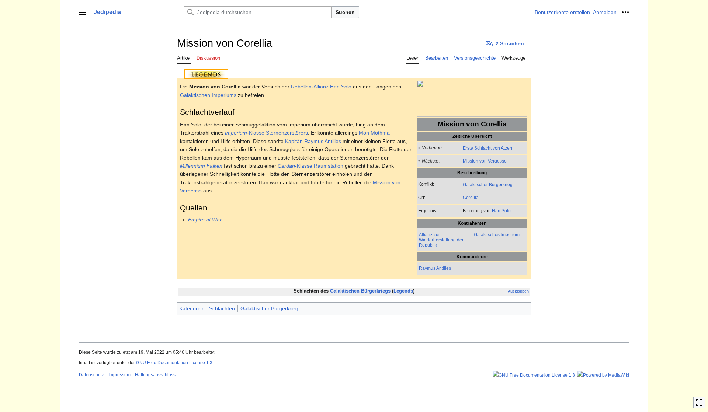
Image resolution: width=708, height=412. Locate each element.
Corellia (471, 197)
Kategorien (192, 308)
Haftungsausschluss (155, 374)
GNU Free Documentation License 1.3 (174, 362)
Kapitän (294, 141)
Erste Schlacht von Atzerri (488, 148)
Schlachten (222, 308)
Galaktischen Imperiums (208, 95)
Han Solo (501, 210)
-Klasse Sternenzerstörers (266, 133)
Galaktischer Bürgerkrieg (488, 184)
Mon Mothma (374, 133)
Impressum (119, 374)
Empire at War (205, 220)
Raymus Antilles (435, 268)
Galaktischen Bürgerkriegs (360, 291)
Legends (403, 291)
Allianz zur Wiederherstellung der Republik (441, 239)
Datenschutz (91, 374)
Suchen (345, 12)
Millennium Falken (201, 166)
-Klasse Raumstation (310, 166)
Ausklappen (518, 291)
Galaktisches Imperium (497, 234)
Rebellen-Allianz (310, 87)
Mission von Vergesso (485, 160)
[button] (82, 12)
